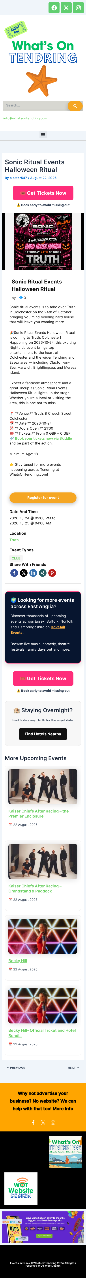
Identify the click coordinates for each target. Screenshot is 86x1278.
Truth (14, 540)
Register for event (43, 497)
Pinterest (52, 573)
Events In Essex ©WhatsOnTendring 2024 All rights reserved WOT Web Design (43, 1264)
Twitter (24, 573)
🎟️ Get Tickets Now (43, 193)
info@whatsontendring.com (25, 118)
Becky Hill (17, 960)
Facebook (14, 573)
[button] (43, 134)
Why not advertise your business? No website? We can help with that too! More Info (43, 1101)
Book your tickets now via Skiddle (43, 438)
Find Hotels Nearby (43, 734)
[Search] (75, 106)
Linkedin (33, 573)
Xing (43, 573)
